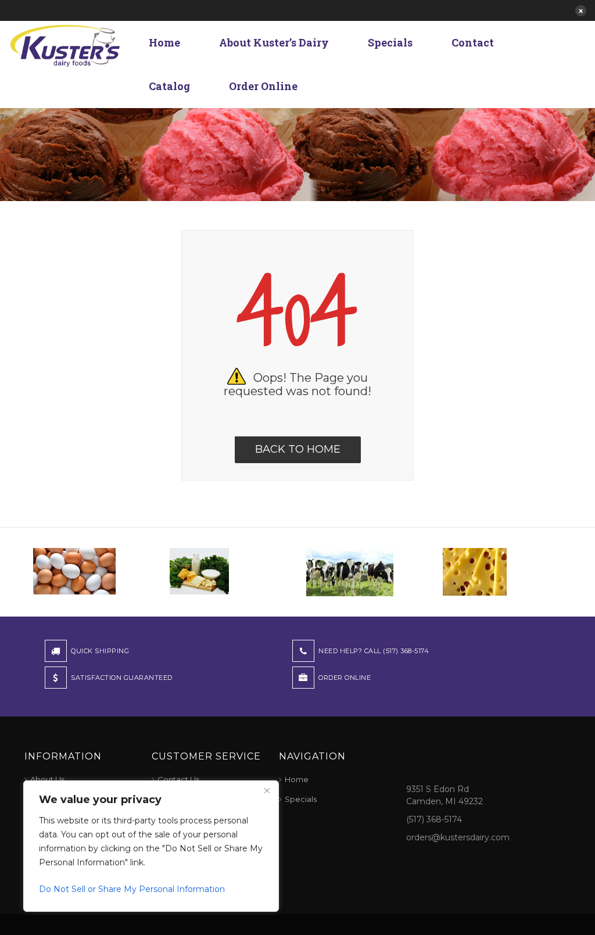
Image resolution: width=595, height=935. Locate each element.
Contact (472, 42)
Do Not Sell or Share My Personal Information (132, 889)
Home (164, 42)
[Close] (267, 790)
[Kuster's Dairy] (65, 44)
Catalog (169, 86)
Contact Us (178, 779)
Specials (390, 42)
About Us (47, 779)
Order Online (263, 86)
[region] (151, 846)
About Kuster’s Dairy (274, 42)
